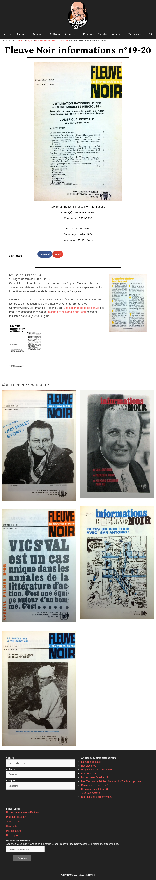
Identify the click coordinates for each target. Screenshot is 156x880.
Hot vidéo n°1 (88, 765)
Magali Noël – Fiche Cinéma (97, 769)
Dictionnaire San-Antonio (95, 777)
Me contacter (13, 830)
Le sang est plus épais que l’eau (66, 311)
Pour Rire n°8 (88, 773)
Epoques (88, 34)
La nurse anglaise (91, 761)
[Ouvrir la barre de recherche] (151, 34)
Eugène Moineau (84, 212)
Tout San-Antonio (90, 792)
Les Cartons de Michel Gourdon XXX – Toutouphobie (111, 781)
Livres (20, 34)
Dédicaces (134, 34)
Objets (116, 34)
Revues (37, 34)
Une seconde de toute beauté (81, 307)
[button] (44, 254)
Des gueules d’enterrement (96, 796)
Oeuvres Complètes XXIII (95, 789)
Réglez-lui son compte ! (94, 785)
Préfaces (55, 34)
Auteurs (70, 34)
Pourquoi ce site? (16, 816)
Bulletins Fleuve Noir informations (52, 40)
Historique (12, 835)
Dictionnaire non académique (22, 812)
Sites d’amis (13, 821)
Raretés (103, 34)
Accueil (7, 34)
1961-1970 (85, 218)
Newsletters (13, 826)
